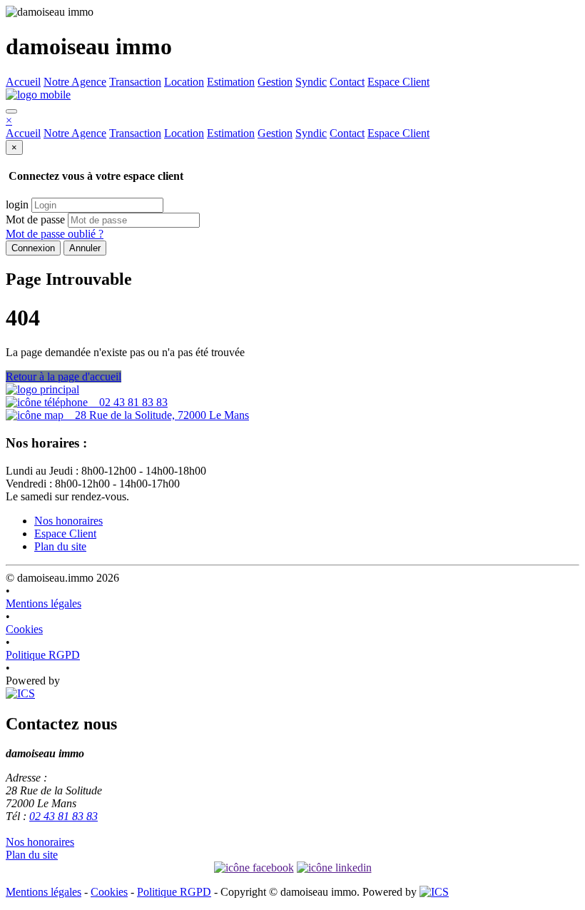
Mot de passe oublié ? (54, 234)
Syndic (311, 82)
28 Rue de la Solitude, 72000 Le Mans (156, 415)
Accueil (23, 82)
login (17, 204)
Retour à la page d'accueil (63, 376)
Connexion (33, 248)
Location (184, 82)
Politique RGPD (43, 655)
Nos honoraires (68, 521)
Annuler (85, 248)
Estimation (231, 82)
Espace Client (398, 82)
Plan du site (60, 546)
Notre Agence (75, 82)
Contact (347, 82)
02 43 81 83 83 (128, 402)
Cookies (24, 629)
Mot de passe (35, 219)
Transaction (135, 82)
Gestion (275, 82)
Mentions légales (43, 603)
